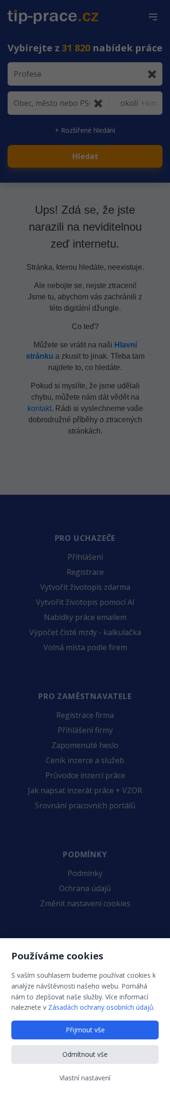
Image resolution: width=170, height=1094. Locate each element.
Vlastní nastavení (85, 1077)
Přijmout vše (85, 1029)
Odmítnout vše (85, 1054)
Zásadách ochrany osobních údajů (100, 1007)
